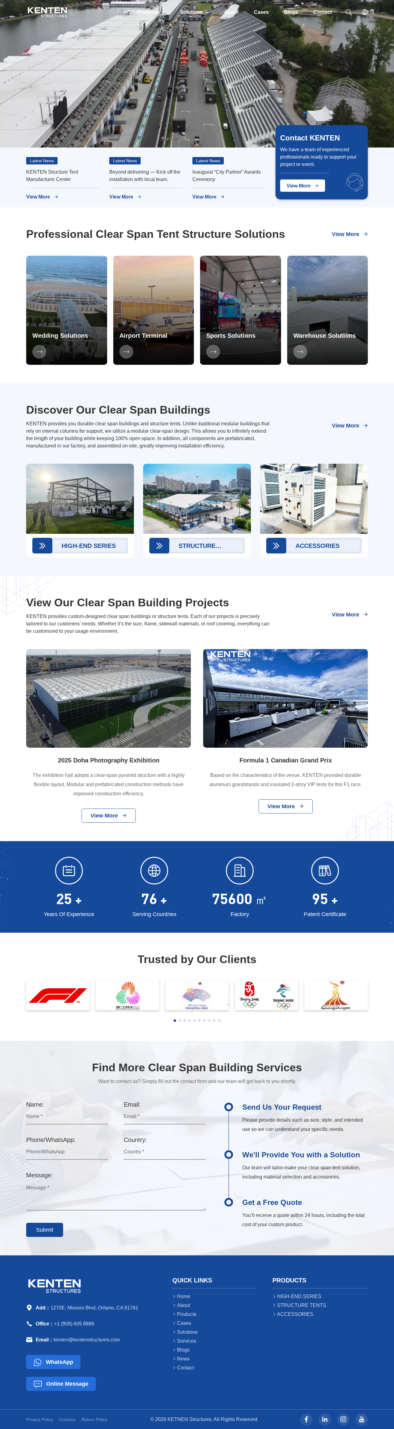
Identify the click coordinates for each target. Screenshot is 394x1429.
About (231, 12)
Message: (39, 1175)
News (181, 1358)
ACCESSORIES (292, 1314)
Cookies (67, 1419)
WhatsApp (53, 1362)
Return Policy (94, 1419)
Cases (261, 12)
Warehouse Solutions (324, 335)
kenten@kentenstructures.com (87, 1339)
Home (181, 1296)
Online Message (61, 1384)
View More (42, 197)
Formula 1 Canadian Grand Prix (285, 760)
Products (151, 12)
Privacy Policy (39, 1419)
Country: (135, 1140)
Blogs (291, 12)
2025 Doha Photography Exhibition (108, 760)
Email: (132, 1104)
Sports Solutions (230, 335)
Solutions (194, 12)
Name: (35, 1104)
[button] (175, 1020)
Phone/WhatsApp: (51, 1140)
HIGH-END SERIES (296, 1296)
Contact (322, 12)
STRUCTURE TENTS (299, 1305)
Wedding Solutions (60, 335)
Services (184, 1341)
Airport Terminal (143, 335)
